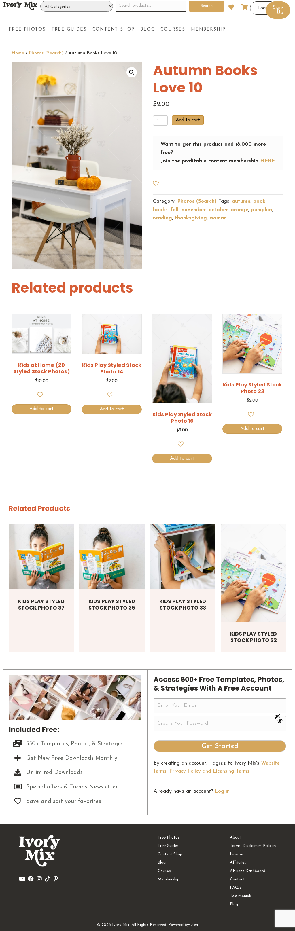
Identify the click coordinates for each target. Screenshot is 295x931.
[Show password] (280, 716)
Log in (222, 791)
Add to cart (188, 120)
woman (218, 218)
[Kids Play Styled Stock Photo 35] (112, 557)
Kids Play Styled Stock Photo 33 (182, 604)
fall (175, 210)
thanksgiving (191, 218)
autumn (241, 201)
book (259, 201)
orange (239, 210)
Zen (194, 925)
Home (18, 53)
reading (162, 218)
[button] (131, 72)
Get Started (220, 746)
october (218, 210)
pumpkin (261, 210)
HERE (267, 161)
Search (207, 6)
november (193, 210)
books (160, 210)
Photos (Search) (46, 53)
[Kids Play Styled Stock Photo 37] (41, 557)
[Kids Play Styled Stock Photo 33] (182, 557)
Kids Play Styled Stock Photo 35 (111, 604)
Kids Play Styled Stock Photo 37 (41, 604)
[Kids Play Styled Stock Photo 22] (253, 573)
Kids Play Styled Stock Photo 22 (253, 637)
